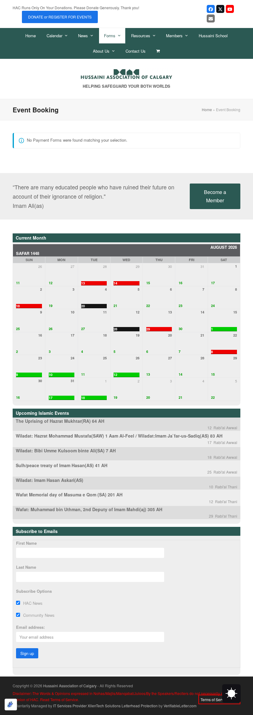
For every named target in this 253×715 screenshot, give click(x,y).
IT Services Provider (70, 705)
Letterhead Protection (140, 705)
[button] (158, 51)
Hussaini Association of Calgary (70, 685)
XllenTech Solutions (104, 705)
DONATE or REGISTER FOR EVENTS (60, 16)
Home (207, 109)
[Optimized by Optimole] (11, 704)
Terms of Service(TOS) (219, 699)
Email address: (30, 627)
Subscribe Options (34, 591)
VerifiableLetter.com (180, 705)
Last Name (26, 567)
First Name (26, 543)
